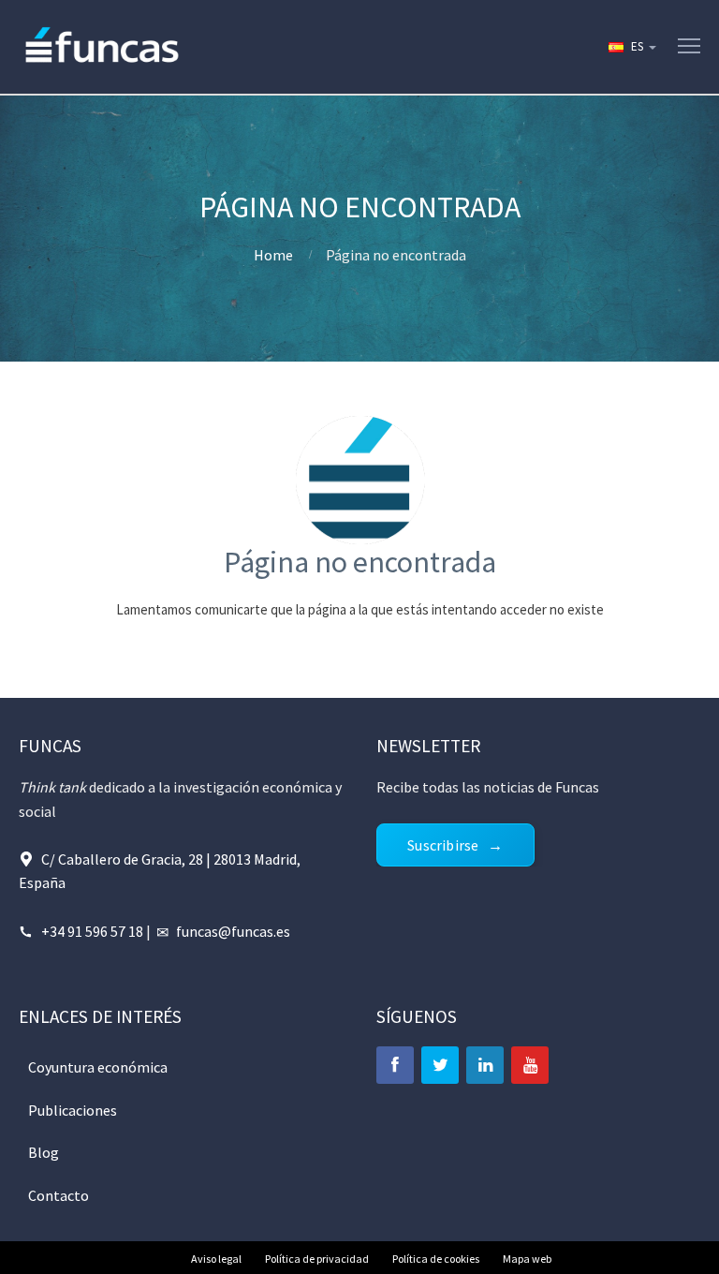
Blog (43, 1152)
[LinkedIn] (485, 1065)
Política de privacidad (317, 1259)
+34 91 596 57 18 (92, 931)
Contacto (58, 1195)
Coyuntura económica (98, 1067)
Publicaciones (72, 1110)
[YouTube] (530, 1065)
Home (273, 254)
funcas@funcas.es (233, 931)
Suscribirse (442, 845)
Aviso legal (216, 1259)
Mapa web (527, 1259)
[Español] (631, 47)
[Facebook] (395, 1065)
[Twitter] (440, 1065)
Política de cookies (435, 1259)
